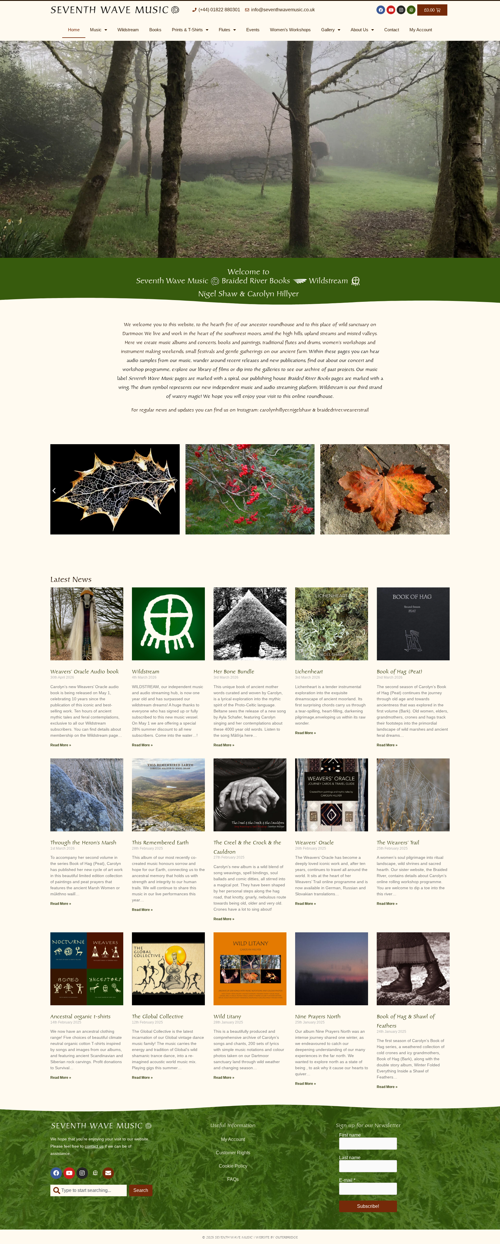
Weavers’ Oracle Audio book (84, 670)
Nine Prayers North (318, 1015)
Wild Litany (227, 1015)
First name (350, 1135)
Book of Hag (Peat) (399, 670)
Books (155, 29)
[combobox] (88, 1190)
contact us (94, 1146)
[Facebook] (380, 9)
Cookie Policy (233, 1166)
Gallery (328, 29)
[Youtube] (391, 9)
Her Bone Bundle (234, 670)
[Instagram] (401, 9)
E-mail (347, 1180)
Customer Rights (233, 1152)
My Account (420, 29)
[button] (54, 490)
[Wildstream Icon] (411, 9)
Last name (350, 1157)
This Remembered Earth (160, 841)
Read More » (60, 745)
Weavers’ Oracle (314, 841)
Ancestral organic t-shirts (80, 1015)
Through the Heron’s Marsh (83, 841)
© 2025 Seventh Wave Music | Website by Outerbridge (250, 1237)
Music (96, 29)
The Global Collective (157, 1015)
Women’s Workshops (290, 29)
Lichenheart (309, 670)
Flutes (224, 29)
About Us (359, 29)
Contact (391, 29)
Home (74, 29)
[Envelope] (108, 1173)
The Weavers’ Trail (398, 841)
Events (253, 29)
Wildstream (128, 29)
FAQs (233, 1179)
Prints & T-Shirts (187, 29)
